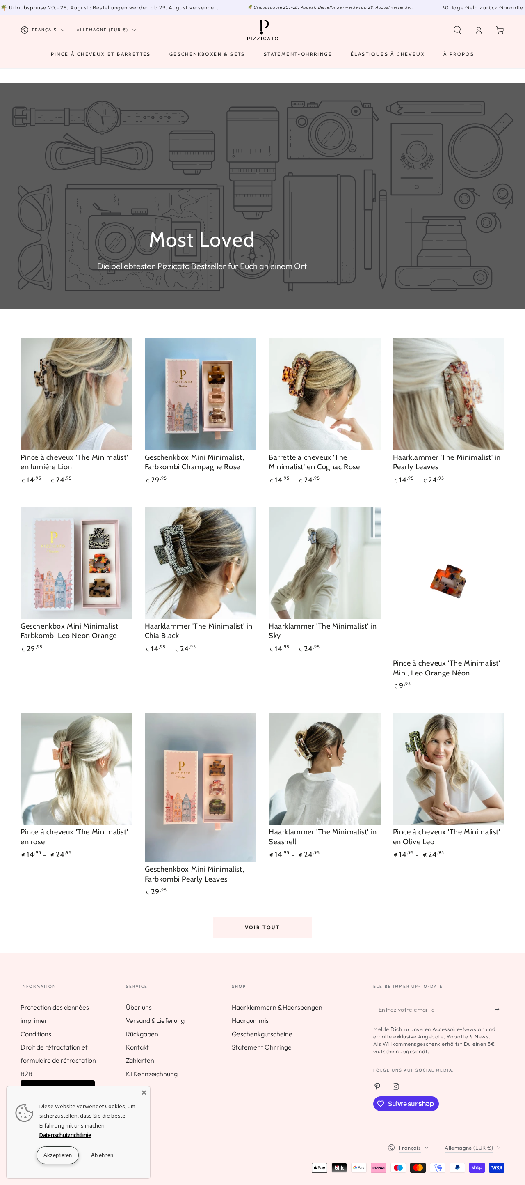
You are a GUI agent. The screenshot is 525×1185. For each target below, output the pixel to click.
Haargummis (250, 1020)
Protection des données (55, 1007)
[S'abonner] (499, 1010)
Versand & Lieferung (155, 1020)
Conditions (36, 1034)
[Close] (144, 1093)
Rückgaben (142, 1034)
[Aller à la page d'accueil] (262, 30)
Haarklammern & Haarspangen (277, 1007)
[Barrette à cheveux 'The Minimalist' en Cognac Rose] (325, 394)
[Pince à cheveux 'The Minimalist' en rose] (76, 769)
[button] (457, 30)
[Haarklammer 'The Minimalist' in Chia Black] (201, 563)
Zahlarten (140, 1060)
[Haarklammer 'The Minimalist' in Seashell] (325, 769)
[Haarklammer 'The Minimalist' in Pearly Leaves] (449, 394)
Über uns (139, 1007)
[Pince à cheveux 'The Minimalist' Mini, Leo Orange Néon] (449, 581)
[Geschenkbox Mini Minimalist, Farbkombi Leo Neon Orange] (76, 563)
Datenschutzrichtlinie (65, 1135)
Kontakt (137, 1047)
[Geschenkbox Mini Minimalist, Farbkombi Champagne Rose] (201, 394)
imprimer (34, 1020)
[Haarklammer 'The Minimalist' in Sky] (325, 563)
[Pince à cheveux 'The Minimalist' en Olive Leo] (449, 769)
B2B (26, 1074)
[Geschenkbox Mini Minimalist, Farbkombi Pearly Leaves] (201, 787)
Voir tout (263, 927)
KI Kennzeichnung (152, 1074)
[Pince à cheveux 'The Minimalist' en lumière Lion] (76, 394)
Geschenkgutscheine (262, 1034)
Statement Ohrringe (262, 1047)
